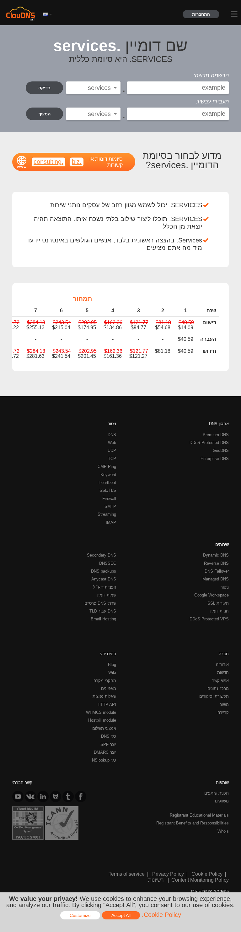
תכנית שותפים (216, 793)
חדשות (223, 672)
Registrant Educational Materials (199, 815)
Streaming (107, 514)
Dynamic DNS (216, 555)
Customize (80, 915)
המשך (45, 113)
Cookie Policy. (161, 914)
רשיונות (156, 880)
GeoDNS (221, 450)
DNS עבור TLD (102, 610)
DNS (112, 434)
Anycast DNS (103, 578)
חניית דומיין (219, 610)
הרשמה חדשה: (211, 75)
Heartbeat (107, 482)
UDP (112, 450)
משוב (224, 704)
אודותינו (222, 664)
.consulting (48, 161)
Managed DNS (215, 578)
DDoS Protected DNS (209, 442)
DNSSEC (107, 563)
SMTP (110, 506)
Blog (112, 664)
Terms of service (127, 874)
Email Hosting (103, 618)
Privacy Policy (168, 874)
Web (112, 442)
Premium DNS (216, 434)
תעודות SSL (218, 603)
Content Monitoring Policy (200, 880)
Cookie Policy (206, 874)
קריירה (223, 712)
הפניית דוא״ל (104, 587)
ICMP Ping (106, 466)
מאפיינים (108, 688)
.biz (77, 161)
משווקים (222, 800)
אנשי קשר (220, 680)
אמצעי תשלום (104, 728)
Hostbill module (102, 720)
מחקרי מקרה (105, 680)
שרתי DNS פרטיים (100, 603)
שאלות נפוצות (104, 696)
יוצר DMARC (105, 752)
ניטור (112, 423)
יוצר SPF (108, 744)
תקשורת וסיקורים (214, 696)
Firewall (109, 498)
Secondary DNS (101, 555)
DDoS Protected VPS (209, 618)
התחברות (201, 14)
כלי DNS (108, 736)
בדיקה (44, 87)
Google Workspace (211, 594)
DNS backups (103, 571)
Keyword (108, 474)
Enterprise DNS (215, 458)
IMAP (111, 522)
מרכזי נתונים (218, 688)
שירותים (222, 544)
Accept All (121, 915)
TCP (112, 458)
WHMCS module (101, 712)
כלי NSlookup (104, 760)
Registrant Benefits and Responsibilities (192, 822)
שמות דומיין (106, 594)
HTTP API (107, 704)
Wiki (112, 672)
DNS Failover (217, 571)
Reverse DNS (216, 563)
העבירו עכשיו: (212, 101)
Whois (223, 831)
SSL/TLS (107, 490)
